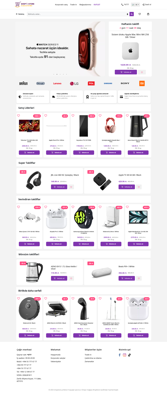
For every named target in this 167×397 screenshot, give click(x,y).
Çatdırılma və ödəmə (93, 358)
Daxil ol (148, 4)
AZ (136, 5)
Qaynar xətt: (24, 354)
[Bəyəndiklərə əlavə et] (142, 72)
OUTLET (97, 4)
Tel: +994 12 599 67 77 (26, 372)
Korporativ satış (61, 4)
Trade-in (73, 4)
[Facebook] (119, 355)
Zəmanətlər (89, 361)
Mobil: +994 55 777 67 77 (27, 361)
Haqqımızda (55, 354)
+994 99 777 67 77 (24, 365)
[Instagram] (124, 355)
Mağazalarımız (85, 4)
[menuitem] (139, 14)
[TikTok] (129, 355)
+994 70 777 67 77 (24, 368)
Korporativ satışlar (58, 358)
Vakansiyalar (56, 361)
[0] (139, 14)
